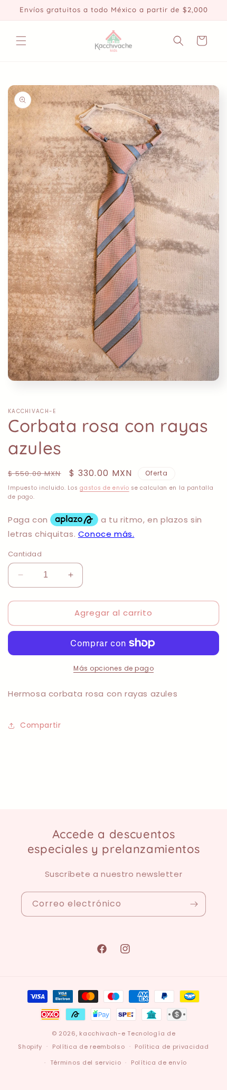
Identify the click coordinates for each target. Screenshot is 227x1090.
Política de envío (159, 1062)
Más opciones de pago (113, 668)
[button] (21, 40)
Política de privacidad (172, 1046)
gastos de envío (104, 488)
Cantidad (25, 554)
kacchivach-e (102, 1033)
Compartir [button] (40, 725)
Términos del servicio (85, 1062)
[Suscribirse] (193, 904)
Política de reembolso (88, 1046)
